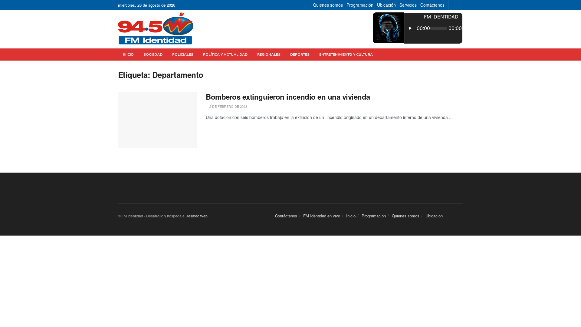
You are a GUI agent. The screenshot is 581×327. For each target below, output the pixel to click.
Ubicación (386, 5)
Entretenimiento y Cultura (346, 54)
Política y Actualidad (225, 54)
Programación (359, 5)
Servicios (408, 5)
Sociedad (152, 54)
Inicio (128, 54)
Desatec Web (196, 215)
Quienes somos (328, 5)
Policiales (182, 54)
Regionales (269, 54)
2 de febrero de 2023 (227, 106)
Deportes (300, 54)
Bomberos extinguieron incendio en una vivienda (288, 96)
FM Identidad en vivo (321, 216)
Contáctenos (432, 5)
